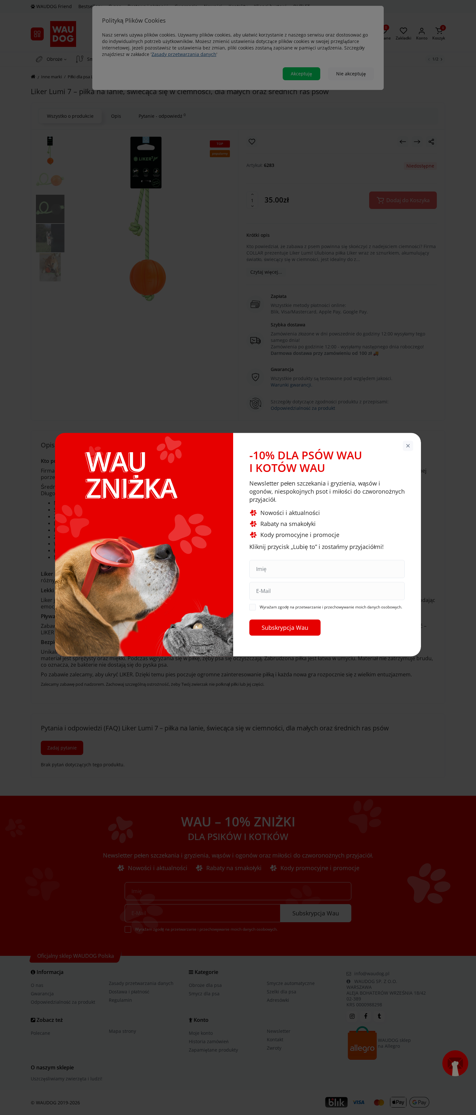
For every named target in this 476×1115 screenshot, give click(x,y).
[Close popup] (408, 446)
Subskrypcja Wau (285, 627)
